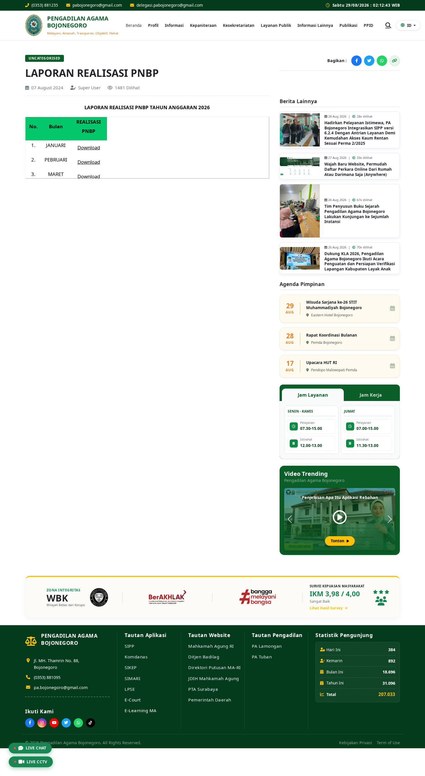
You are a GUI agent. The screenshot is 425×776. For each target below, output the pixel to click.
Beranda (134, 25)
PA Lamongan (267, 646)
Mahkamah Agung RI (211, 646)
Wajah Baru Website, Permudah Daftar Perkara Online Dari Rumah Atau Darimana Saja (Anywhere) (358, 169)
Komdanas (136, 656)
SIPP (129, 646)
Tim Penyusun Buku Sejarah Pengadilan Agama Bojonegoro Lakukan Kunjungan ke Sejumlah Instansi (356, 213)
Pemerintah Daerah (209, 699)
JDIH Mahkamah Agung (213, 678)
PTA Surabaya (203, 689)
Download (88, 147)
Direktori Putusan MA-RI (214, 667)
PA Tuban (262, 656)
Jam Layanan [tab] (313, 395)
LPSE (130, 689)
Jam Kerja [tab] (371, 395)
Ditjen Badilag (203, 656)
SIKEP (131, 667)
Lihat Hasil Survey (326, 607)
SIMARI (132, 678)
